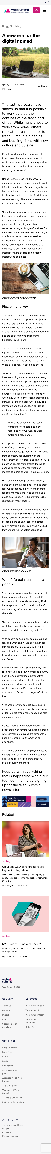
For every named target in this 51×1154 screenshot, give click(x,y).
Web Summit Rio (33, 1010)
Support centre (9, 1047)
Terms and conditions (12, 1125)
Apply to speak (9, 1085)
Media (5, 1061)
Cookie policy (8, 1132)
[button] (44, 10)
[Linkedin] (3, 1120)
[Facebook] (12, 1120)
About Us (6, 1006)
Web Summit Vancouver (32, 1021)
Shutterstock (29, 297)
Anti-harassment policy (10, 1072)
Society (15, 26)
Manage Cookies (10, 1136)
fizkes (13, 571)
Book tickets (8, 1052)
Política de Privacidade (13, 1102)
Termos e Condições (12, 1097)
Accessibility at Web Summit (12, 1079)
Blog (5, 26)
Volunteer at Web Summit (10, 1091)
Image (5, 297)
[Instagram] (17, 1120)
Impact (5, 1015)
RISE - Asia (31, 1027)
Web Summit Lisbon (35, 1006)
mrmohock (16, 297)
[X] (8, 1120)
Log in (5, 1056)
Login (44, 2)
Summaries (7, 1065)
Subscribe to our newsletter (10, 1025)
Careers (6, 1010)
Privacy (5, 1128)
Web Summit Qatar (35, 1015)
